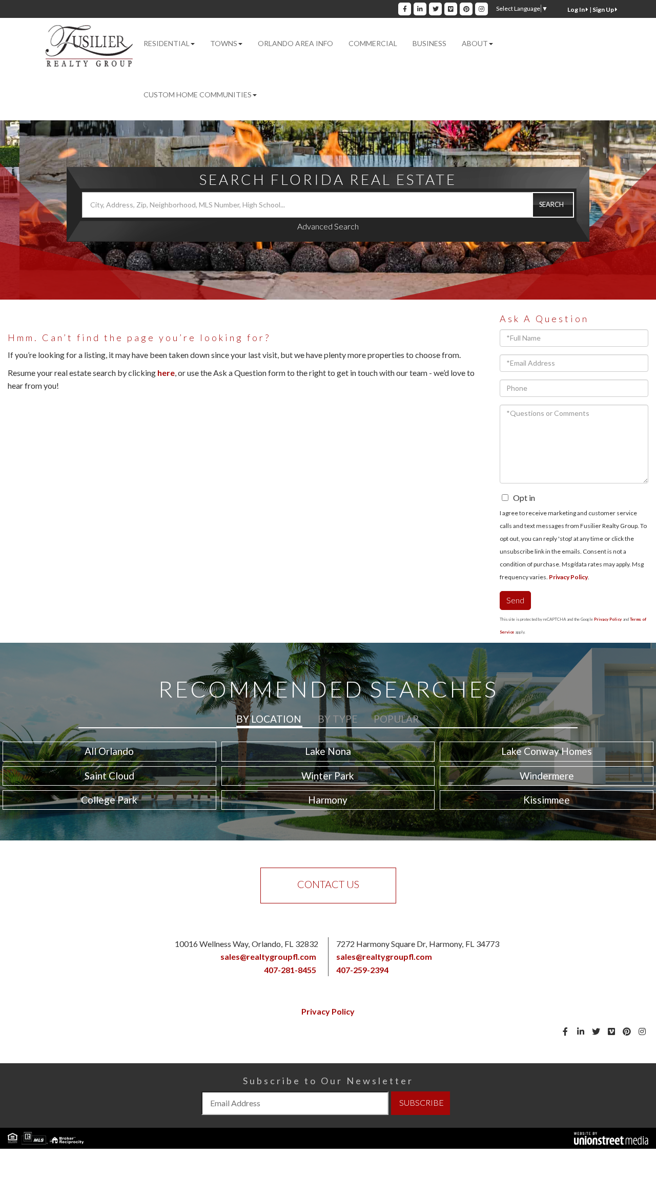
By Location (268, 719)
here (166, 372)
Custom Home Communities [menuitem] (198, 94)
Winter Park (327, 776)
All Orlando (109, 751)
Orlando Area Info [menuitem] (295, 43)
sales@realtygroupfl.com (268, 956)
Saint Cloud (109, 776)
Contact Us (328, 884)
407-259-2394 (362, 970)
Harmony (327, 800)
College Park (109, 800)
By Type (337, 719)
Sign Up (603, 9)
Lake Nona (328, 751)
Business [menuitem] (429, 43)
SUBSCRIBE (421, 1102)
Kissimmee (546, 800)
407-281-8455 (290, 970)
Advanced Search (328, 226)
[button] (553, 205)
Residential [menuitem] (167, 43)
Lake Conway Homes (546, 751)
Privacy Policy (568, 577)
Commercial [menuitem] (372, 43)
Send (515, 600)
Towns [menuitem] (223, 43)
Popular (396, 719)
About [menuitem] (475, 43)
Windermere (547, 776)
